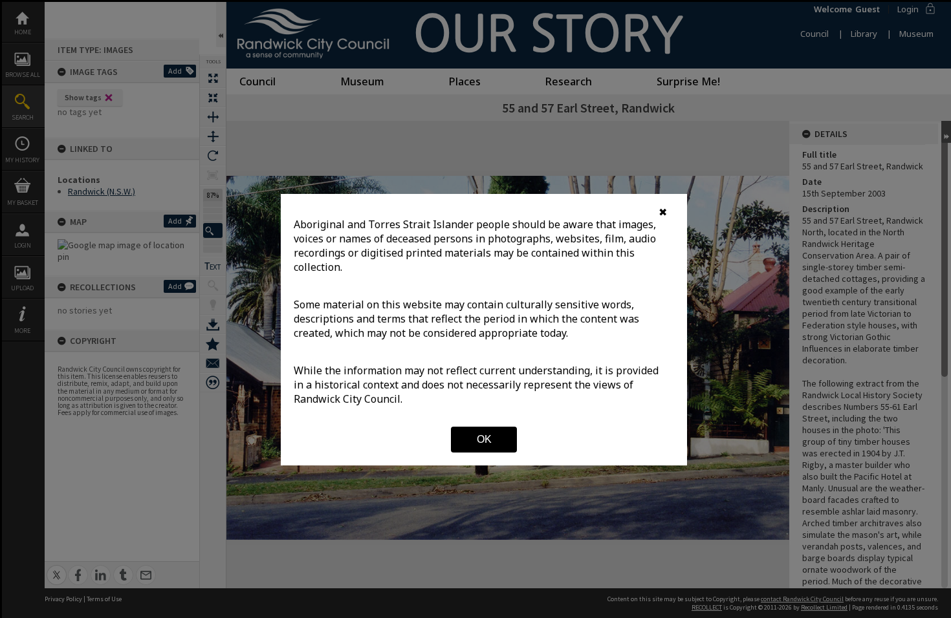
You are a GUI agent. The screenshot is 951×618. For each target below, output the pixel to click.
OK (484, 439)
